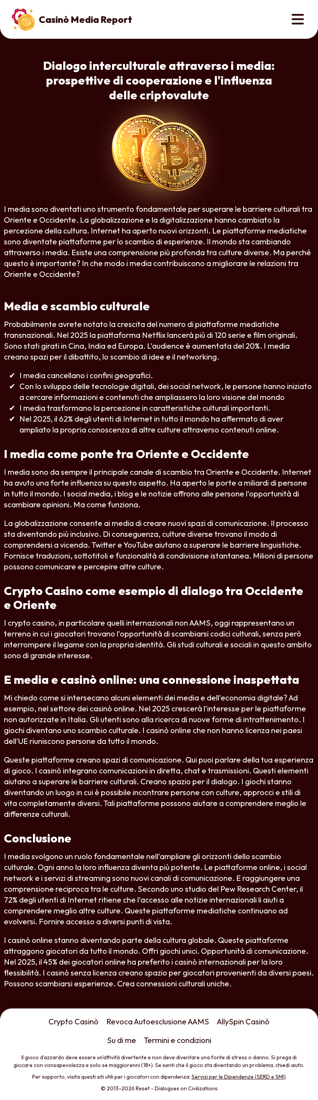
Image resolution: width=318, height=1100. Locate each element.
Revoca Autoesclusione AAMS (157, 1021)
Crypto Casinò (73, 1021)
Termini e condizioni (177, 1040)
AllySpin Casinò (243, 1021)
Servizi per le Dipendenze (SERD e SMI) (239, 1076)
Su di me (121, 1040)
